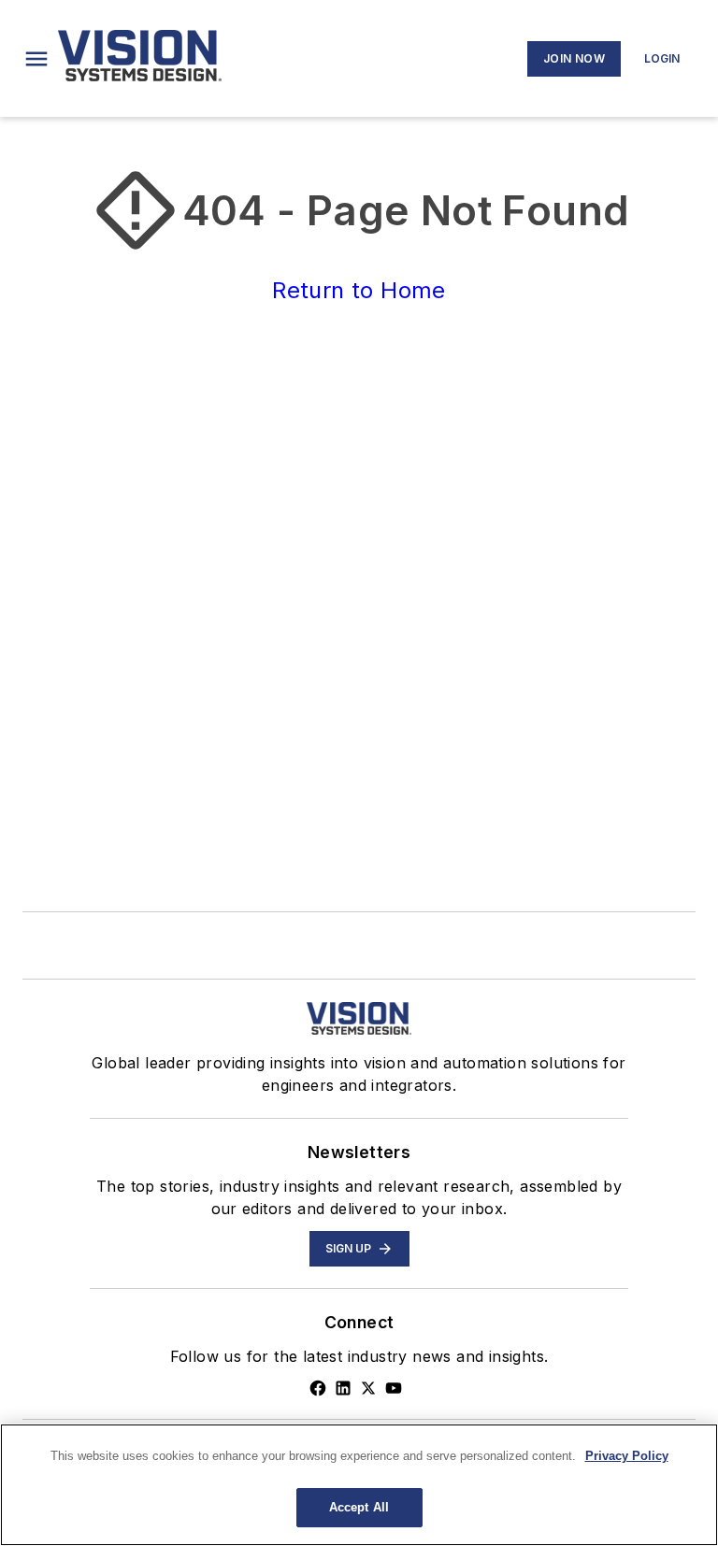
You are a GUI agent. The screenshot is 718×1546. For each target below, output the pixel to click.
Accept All (359, 1507)
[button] (36, 59)
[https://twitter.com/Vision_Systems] (368, 1388)
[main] (359, 1485)
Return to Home (359, 290)
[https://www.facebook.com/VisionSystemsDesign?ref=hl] (318, 1388)
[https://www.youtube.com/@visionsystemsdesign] (393, 1388)
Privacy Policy (626, 1456)
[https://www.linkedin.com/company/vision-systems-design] (343, 1388)
